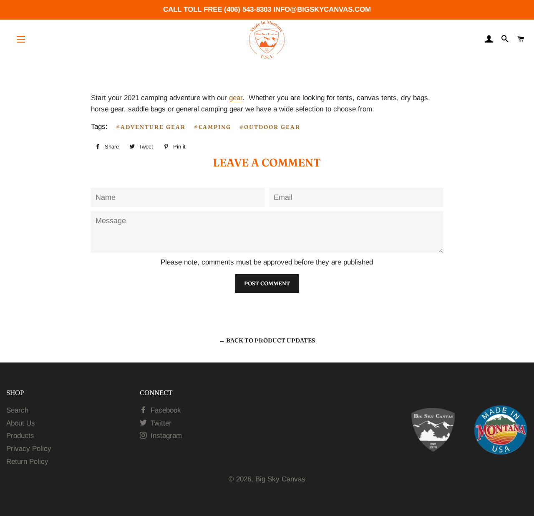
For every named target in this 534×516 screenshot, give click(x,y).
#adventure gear (150, 126)
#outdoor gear (269, 126)
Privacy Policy (28, 449)
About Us (20, 423)
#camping (213, 126)
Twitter (160, 423)
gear (235, 98)
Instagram (165, 436)
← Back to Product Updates (267, 340)
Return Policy (27, 462)
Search (17, 410)
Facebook (165, 410)
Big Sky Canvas (280, 479)
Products (20, 436)
